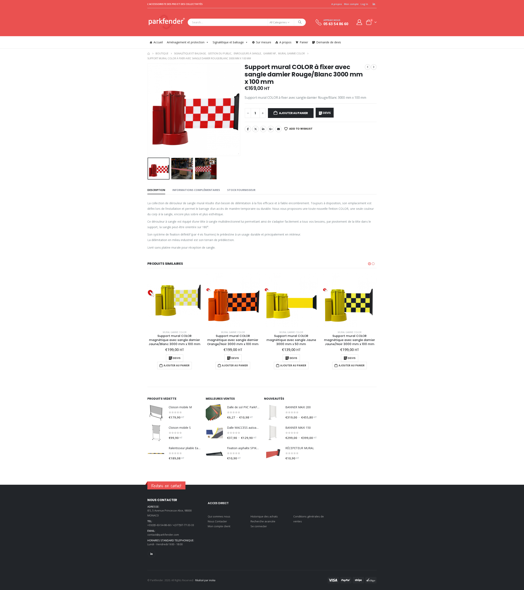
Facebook (248, 129)
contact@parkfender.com (163, 534)
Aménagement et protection (185, 42)
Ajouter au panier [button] (177, 365)
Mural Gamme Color (174, 332)
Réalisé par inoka (205, 580)
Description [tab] (156, 190)
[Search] (300, 22)
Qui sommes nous (219, 516)
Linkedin (151, 554)
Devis (327, 113)
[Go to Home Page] (148, 53)
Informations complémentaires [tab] (196, 190)
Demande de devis (328, 42)
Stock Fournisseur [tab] (241, 190)
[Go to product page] (174, 300)
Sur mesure (263, 42)
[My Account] (359, 22)
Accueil (158, 42)
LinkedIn (263, 129)
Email (278, 129)
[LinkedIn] (373, 4)
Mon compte (351, 4)
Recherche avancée (263, 521)
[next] (374, 67)
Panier (304, 42)
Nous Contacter (217, 521)
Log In (364, 4)
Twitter (255, 129)
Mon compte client (219, 526)
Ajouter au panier (293, 113)
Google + (271, 129)
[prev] (367, 67)
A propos (336, 4)
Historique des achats (264, 516)
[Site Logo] (166, 22)
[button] (148, 110)
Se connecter (259, 526)
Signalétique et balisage (228, 42)
